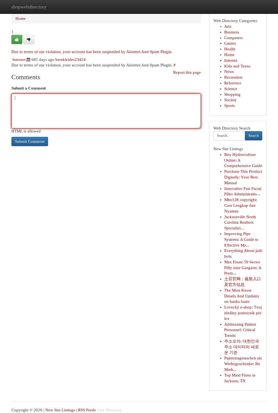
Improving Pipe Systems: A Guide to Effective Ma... (241, 239)
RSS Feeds (87, 410)
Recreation (233, 77)
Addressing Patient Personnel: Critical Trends (240, 330)
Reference (232, 83)
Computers (233, 38)
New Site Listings (60, 410)
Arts (227, 26)
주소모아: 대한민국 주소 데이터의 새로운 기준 (241, 347)
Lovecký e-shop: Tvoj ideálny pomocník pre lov (243, 313)
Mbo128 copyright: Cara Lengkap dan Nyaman (240, 205)
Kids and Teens (237, 66)
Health (229, 49)
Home (20, 18)
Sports (229, 105)
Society (230, 100)
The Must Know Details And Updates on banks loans (241, 296)
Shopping (232, 94)
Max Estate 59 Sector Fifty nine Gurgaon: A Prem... (242, 268)
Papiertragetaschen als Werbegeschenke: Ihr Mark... (243, 364)
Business (231, 32)
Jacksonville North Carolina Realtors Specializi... (240, 222)
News (229, 71)
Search (253, 136)
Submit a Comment (28, 88)
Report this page (187, 72)
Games (230, 43)
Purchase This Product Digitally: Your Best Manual (243, 177)
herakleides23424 (70, 59)
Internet (19, 59)
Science (230, 89)
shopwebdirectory (28, 7)
